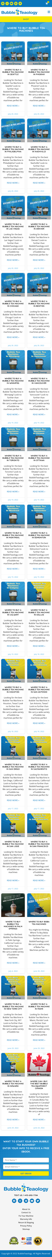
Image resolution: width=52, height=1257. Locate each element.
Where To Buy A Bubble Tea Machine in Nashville (39, 149)
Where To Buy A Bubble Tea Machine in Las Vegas (13, 226)
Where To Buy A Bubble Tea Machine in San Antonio (39, 689)
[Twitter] (20, 3)
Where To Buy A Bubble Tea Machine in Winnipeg (13, 380)
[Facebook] (2, 3)
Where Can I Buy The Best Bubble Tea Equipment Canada (39, 1085)
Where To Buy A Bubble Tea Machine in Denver (39, 226)
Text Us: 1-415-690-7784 (26, 1195)
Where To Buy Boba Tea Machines (39, 922)
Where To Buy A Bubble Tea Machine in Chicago (13, 303)
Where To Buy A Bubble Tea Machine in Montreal (13, 535)
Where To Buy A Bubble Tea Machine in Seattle (13, 72)
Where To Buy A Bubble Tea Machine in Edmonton (39, 535)
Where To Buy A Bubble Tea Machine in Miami (39, 1006)
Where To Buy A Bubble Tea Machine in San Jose (13, 843)
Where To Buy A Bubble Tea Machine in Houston (13, 689)
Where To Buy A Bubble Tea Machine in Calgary (13, 612)
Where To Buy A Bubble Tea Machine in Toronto (13, 457)
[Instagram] (7, 3)
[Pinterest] (16, 3)
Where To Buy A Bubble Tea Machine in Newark (13, 1083)
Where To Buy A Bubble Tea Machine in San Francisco (39, 843)
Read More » (13, 105)
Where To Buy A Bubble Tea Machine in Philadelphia (13, 149)
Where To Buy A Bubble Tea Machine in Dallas (39, 612)
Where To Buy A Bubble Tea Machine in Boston (39, 303)
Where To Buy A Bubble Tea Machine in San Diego (13, 766)
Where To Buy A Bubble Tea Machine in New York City (13, 1006)
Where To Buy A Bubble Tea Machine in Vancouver (39, 380)
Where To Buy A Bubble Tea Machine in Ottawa (39, 457)
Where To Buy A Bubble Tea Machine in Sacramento (39, 766)
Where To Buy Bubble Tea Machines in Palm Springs (13, 925)
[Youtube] (11, 3)
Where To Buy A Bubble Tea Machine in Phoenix (39, 72)
